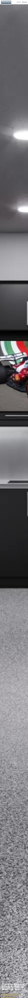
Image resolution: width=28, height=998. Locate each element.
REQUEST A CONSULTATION (10, 994)
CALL (18, 2)
